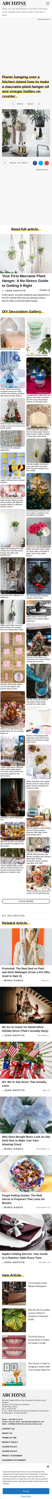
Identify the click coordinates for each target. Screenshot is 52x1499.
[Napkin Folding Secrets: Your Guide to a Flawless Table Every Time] (26, 1232)
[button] (48, 1466)
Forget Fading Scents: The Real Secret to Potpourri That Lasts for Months (23, 1199)
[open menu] (47, 3)
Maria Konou (13, 980)
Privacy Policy (26, 1496)
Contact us (8, 1429)
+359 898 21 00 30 (15, 1419)
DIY (9, 9)
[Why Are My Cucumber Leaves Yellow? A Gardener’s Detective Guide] (14, 1320)
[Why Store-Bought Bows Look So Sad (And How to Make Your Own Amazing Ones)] (26, 1115)
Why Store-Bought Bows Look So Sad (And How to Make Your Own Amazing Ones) (26, 1140)
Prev (19, 104)
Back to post (18, 163)
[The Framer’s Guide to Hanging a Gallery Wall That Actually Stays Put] (14, 1374)
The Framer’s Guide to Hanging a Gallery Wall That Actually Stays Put (39, 1366)
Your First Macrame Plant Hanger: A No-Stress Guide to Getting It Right (24, 12)
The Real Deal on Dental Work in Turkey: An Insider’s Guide (39, 1340)
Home (4, 9)
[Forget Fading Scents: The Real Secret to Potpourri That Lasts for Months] (26, 1173)
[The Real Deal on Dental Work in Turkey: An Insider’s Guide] (14, 1347)
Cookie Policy (9, 1451)
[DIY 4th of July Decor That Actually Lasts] (26, 1060)
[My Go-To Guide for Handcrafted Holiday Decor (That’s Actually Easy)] (26, 1005)
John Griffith (15, 291)
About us (7, 1433)
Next (32, 104)
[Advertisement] (26, 47)
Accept (26, 1491)
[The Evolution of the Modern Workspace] (14, 1294)
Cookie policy (9, 1447)
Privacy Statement (12, 1456)
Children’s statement (14, 1460)
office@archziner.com (33, 1424)
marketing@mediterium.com (32, 1422)
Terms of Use (9, 1438)
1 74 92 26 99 (10, 1409)
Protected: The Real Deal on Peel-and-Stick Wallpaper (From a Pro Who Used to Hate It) (26, 972)
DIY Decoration (20, 9)
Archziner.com (16, 4)
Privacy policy (10, 1442)
